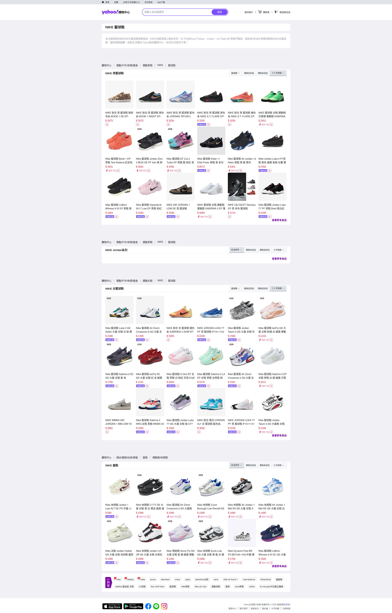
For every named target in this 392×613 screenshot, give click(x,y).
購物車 (266, 12)
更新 (288, 604)
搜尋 (219, 12)
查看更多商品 (279, 220)
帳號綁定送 (285, 12)
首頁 (107, 2)
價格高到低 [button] (263, 73)
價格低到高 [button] (249, 73)
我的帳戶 (249, 12)
